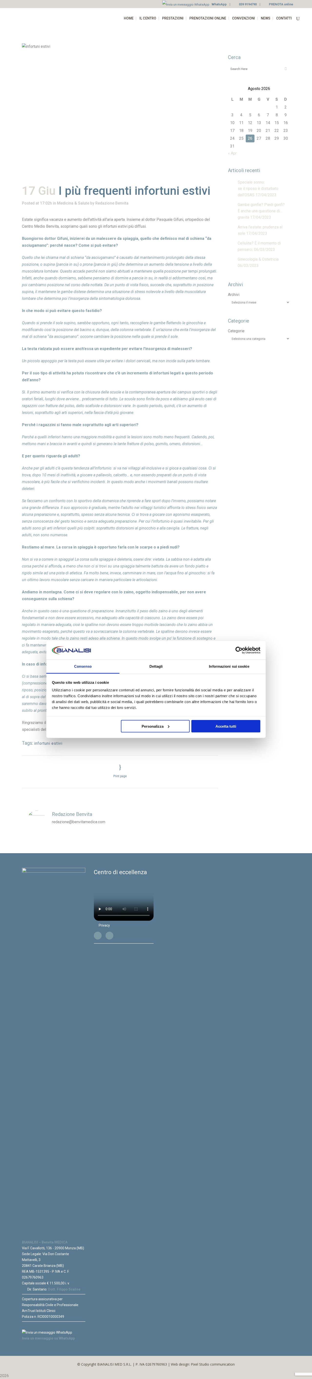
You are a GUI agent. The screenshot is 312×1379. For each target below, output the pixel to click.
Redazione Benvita (111, 203)
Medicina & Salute (73, 203)
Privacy (104, 925)
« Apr (232, 153)
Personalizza (153, 726)
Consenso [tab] (83, 666)
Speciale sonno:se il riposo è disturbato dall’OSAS (258, 188)
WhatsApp (219, 4)
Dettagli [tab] (156, 666)
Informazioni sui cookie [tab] (229, 666)
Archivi (233, 294)
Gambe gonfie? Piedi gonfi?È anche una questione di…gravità (261, 211)
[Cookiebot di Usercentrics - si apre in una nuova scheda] (239, 650)
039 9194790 (248, 4)
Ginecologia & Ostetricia (258, 259)
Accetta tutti (225, 726)
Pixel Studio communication (213, 1364)
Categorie (236, 331)
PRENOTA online (281, 4)
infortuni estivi (48, 743)
